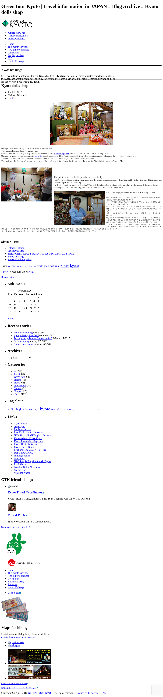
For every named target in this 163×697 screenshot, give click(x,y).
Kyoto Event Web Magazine (28, 441)
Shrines (17, 388)
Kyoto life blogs (16, 61)
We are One (20, 470)
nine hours (19, 458)
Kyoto (11, 98)
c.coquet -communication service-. (18, 637)
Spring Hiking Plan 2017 (26, 335)
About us (12, 584)
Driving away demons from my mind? (33, 338)
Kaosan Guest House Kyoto (28, 438)
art (59, 265)
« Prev (4, 271)
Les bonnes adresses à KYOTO (30, 450)
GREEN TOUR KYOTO (41, 693)
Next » (31, 271)
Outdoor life (20, 385)
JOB (10, 58)
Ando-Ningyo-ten (61, 153)
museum (77, 410)
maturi (53, 265)
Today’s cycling (16, 256)
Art (15, 371)
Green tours (13, 52)
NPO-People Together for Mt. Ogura (32, 461)
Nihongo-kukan (22, 455)
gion (46, 265)
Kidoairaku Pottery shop (20, 259)
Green (65, 265)
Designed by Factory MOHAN (90, 693)
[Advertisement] (38, 236)
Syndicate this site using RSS (16, 527)
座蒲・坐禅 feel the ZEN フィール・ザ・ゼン (18, 688)
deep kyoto (19, 426)
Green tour (19, 377)
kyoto (74, 265)
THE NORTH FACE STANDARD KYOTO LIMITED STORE (41, 253)
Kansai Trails (16, 515)
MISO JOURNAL (23, 452)
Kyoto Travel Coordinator (25, 492)
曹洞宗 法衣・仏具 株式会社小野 (14, 684)
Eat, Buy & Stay (16, 55)
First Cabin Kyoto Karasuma (28, 432)
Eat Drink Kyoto (22, 429)
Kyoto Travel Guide (24, 447)
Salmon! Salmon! (16, 248)
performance (92, 410)
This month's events (18, 46)
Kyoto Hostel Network (25, 444)
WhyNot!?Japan (22, 472)
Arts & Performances (18, 49)
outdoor (29, 266)
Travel (17, 394)
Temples (18, 391)
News (17, 382)
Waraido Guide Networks (27, 467)
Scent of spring (21, 341)
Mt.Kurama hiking (23, 332)
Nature (17, 379)
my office (39, 156)
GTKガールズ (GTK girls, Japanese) (33, 435)
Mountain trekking (19, 266)
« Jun (11, 318)
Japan (9, 266)
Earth (40, 265)
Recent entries (8, 277)
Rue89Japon (20, 464)
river (35, 266)
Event (17, 374)
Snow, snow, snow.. (24, 344)
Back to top (13, 592)
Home (11, 44)
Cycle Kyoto (20, 423)
